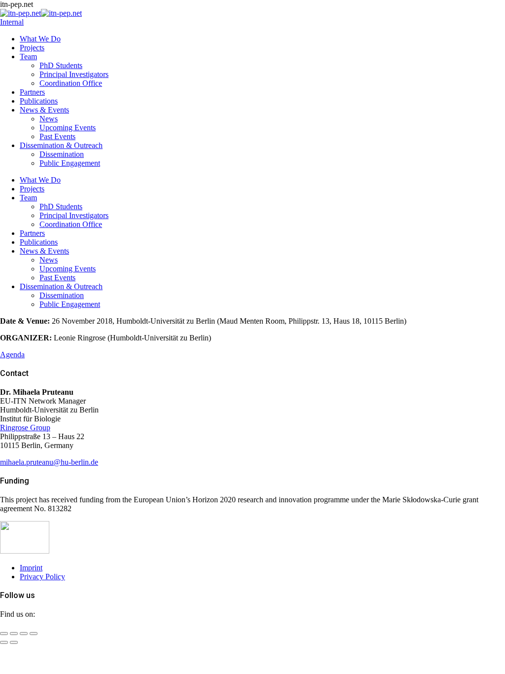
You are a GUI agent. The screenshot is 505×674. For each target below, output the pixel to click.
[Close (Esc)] (4, 633)
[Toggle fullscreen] (24, 633)
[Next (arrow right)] (14, 642)
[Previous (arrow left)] (4, 642)
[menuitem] (40, 39)
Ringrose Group (25, 427)
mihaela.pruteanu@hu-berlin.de (49, 462)
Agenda (12, 354)
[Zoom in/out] (33, 633)
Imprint (31, 567)
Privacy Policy (42, 576)
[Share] (14, 633)
